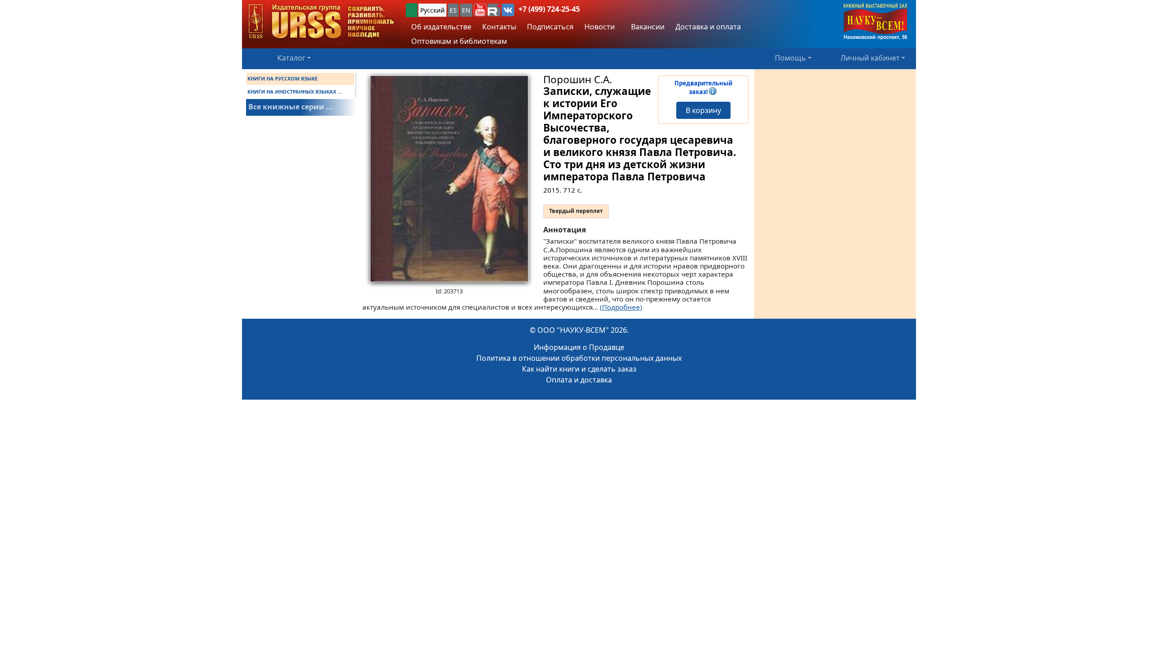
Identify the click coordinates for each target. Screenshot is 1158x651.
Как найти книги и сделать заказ (579, 369)
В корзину (703, 110)
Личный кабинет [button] (870, 58)
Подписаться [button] (550, 27)
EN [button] (466, 10)
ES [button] (453, 10)
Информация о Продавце (579, 347)
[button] (480, 10)
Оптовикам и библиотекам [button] (459, 41)
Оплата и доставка (579, 380)
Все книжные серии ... (290, 107)
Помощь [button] (790, 58)
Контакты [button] (499, 27)
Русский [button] (432, 10)
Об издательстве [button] (441, 27)
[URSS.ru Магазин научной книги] (321, 22)
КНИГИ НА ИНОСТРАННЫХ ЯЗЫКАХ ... (294, 91)
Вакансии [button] (646, 27)
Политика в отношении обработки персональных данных (579, 358)
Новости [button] (599, 27)
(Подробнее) (621, 306)
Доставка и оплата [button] (708, 27)
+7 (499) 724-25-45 (549, 9)
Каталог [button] (291, 58)
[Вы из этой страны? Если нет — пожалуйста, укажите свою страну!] (412, 10)
